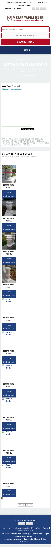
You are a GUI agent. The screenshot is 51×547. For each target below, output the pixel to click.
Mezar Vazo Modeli (9, 186)
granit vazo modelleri (34, 139)
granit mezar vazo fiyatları (13, 139)
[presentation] (1, 498)
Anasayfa (7, 69)
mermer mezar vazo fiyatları (13, 141)
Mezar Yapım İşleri (24, 528)
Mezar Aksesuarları (34, 69)
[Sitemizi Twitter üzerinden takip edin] (37, 8)
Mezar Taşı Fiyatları (19, 69)
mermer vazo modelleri (34, 141)
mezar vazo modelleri (22, 145)
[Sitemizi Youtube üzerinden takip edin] (44, 8)
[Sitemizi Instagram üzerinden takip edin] (41, 8)
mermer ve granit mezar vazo (13, 143)
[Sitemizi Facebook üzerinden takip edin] (33, 8)
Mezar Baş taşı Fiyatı (25, 531)
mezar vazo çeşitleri (34, 143)
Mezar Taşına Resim (9, 533)
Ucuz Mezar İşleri (25, 533)
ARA (45, 29)
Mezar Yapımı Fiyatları (40, 528)
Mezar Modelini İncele (9, 194)
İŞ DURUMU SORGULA (25, 42)
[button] (20, 504)
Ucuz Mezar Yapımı (8, 528)
